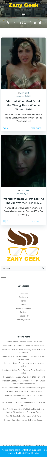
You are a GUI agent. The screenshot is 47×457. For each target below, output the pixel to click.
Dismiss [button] (35, 453)
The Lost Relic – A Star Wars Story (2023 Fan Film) (23, 377)
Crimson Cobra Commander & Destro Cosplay (23, 420)
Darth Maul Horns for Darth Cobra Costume (23, 391)
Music (23, 304)
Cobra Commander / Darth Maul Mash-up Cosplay (23, 387)
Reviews (23, 312)
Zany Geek (24, 93)
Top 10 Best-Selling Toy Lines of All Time (23, 416)
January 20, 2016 (23, 193)
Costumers (23, 293)
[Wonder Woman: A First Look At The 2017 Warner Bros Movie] (23, 160)
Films (23, 301)
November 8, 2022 (23, 96)
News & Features (23, 308)
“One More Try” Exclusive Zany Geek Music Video (23, 345)
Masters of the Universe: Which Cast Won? (24, 341)
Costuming (23, 297)
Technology (23, 316)
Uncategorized (23, 319)
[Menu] (23, 14)
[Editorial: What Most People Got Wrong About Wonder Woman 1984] (23, 63)
